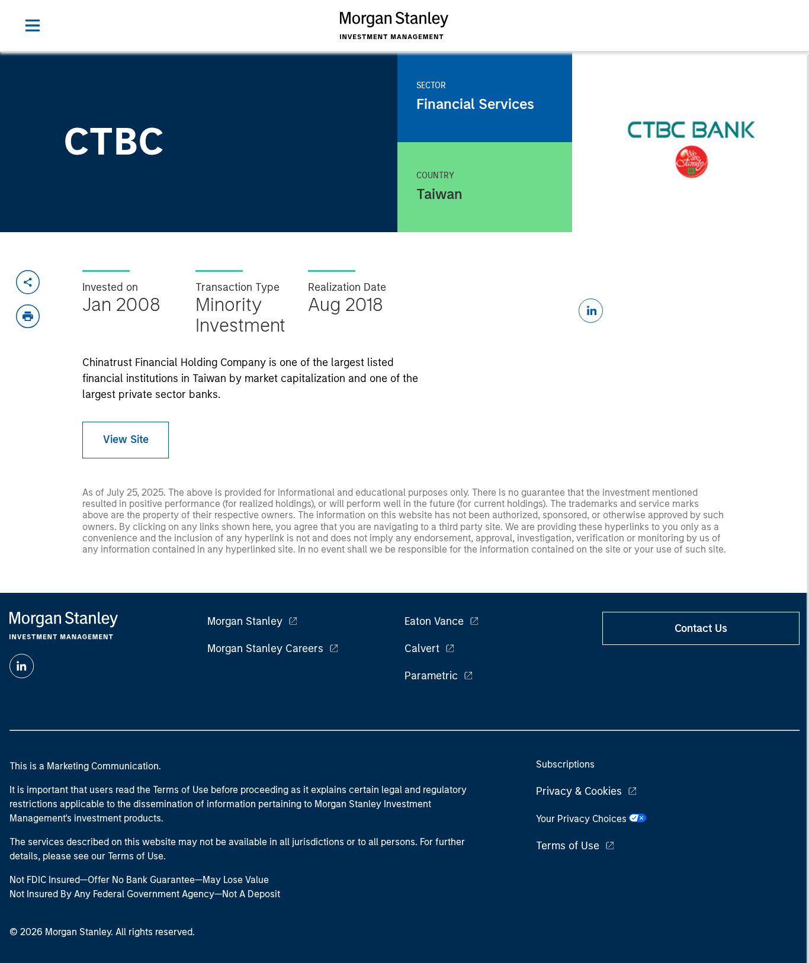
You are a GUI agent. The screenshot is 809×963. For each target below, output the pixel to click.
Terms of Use (567, 845)
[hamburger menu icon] (32, 25)
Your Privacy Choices (582, 818)
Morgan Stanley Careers (265, 648)
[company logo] (393, 25)
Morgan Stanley (244, 621)
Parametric (431, 675)
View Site (126, 440)
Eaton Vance (434, 621)
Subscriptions (565, 764)
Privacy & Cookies (579, 791)
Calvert (421, 648)
